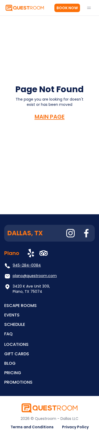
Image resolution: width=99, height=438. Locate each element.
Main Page (50, 116)
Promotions (18, 382)
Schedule (14, 324)
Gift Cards (16, 354)
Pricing (12, 373)
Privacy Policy (75, 427)
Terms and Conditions (32, 427)
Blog (10, 363)
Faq (8, 334)
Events (12, 315)
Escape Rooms (20, 306)
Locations (16, 344)
